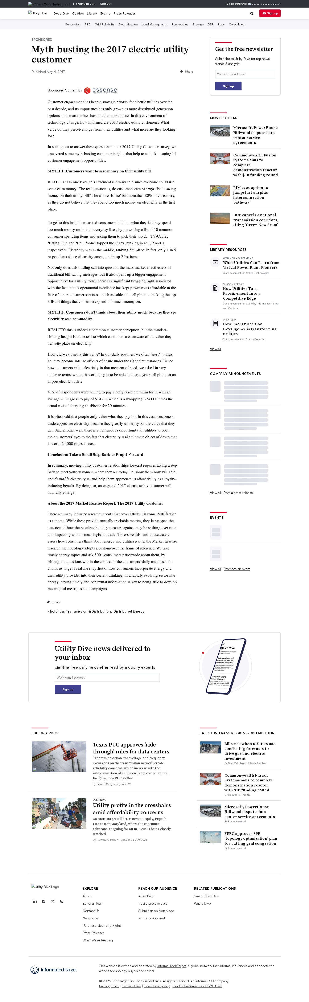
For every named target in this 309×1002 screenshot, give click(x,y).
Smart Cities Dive (85, 3)
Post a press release (238, 493)
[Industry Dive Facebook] (43, 901)
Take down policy (157, 986)
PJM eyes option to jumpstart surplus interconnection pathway (250, 195)
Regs (221, 24)
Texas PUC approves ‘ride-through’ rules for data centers (131, 748)
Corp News (236, 24)
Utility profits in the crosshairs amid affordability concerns (132, 808)
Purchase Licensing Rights (102, 925)
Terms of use (131, 986)
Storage (198, 24)
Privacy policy (109, 986)
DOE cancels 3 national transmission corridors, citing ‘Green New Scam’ (255, 219)
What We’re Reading (98, 940)
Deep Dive (61, 13)
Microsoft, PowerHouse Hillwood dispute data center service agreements (255, 135)
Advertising (146, 896)
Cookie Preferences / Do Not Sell (197, 986)
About (87, 896)
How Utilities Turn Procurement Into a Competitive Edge (241, 293)
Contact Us (91, 911)
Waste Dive (106, 3)
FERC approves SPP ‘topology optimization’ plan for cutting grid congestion (250, 838)
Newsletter (90, 918)
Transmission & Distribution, (89, 611)
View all (215, 349)
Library (92, 13)
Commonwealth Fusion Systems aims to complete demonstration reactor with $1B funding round (255, 165)
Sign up (272, 13)
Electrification (128, 24)
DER (211, 24)
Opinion (78, 13)
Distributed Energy (129, 611)
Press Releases (125, 13)
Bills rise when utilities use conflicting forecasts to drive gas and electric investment (249, 751)
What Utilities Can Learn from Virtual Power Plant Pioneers (251, 265)
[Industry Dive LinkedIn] (34, 901)
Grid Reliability (105, 24)
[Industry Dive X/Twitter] (52, 901)
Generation (73, 24)
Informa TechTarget (171, 966)
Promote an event (237, 569)
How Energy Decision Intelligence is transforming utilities (250, 329)
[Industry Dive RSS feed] (61, 901)
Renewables (180, 24)
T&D (88, 24)
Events (105, 13)
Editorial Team (93, 903)
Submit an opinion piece (156, 911)
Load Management (155, 24)
